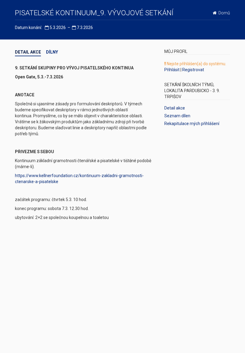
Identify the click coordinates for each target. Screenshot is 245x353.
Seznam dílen (177, 115)
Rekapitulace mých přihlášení (191, 123)
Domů (223, 13)
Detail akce (28, 52)
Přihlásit (172, 69)
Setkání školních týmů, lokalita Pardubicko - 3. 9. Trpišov (192, 90)
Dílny (52, 52)
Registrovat (193, 69)
